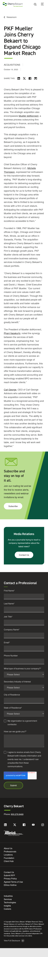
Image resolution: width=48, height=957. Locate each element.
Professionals (10, 851)
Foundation (9, 857)
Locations (8, 854)
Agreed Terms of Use (13, 881)
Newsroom (12, 17)
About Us (8, 848)
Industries (8, 895)
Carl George (10, 389)
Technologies (10, 902)
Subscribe (13, 506)
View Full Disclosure (12, 940)
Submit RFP (9, 875)
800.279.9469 (17, 814)
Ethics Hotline (10, 885)
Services (8, 899)
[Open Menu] (44, 4)
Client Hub (9, 861)
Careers (7, 908)
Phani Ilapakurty (12, 333)
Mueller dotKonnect (28, 115)
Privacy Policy (10, 878)
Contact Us (24, 554)
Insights (7, 905)
